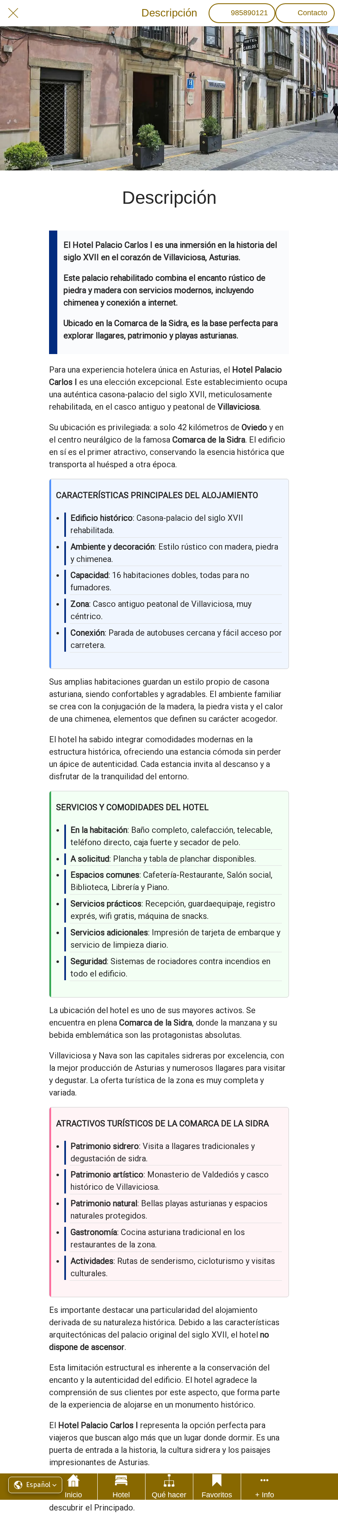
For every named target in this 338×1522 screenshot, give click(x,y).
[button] (35, 1484)
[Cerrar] (13, 13)
